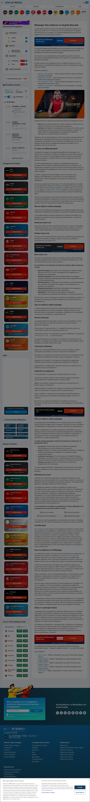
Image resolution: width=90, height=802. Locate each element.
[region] (45, 790)
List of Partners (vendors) (48, 792)
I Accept (80, 787)
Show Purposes (80, 792)
